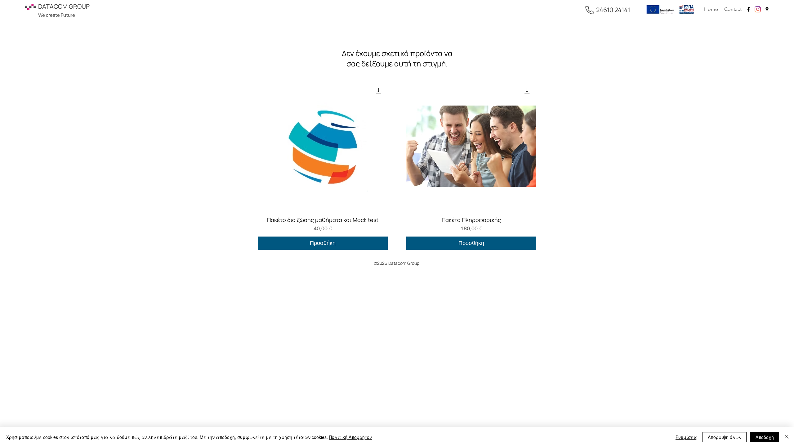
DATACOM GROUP (64, 6)
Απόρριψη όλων (724, 437)
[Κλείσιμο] (786, 437)
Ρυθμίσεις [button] (687, 437)
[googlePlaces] (767, 9)
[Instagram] (758, 9)
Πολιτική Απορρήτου (350, 437)
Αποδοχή (765, 437)
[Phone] (589, 10)
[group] (397, 165)
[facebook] (748, 9)
